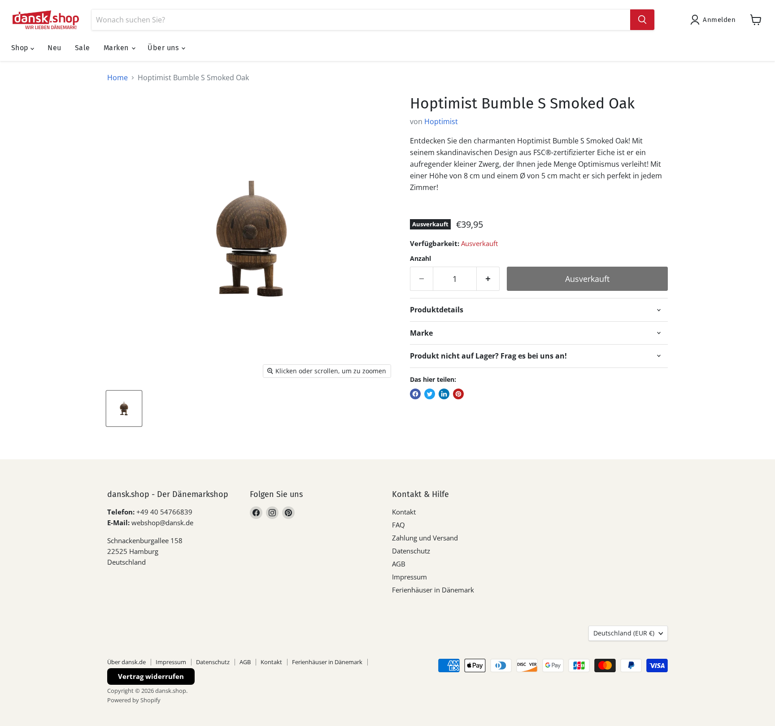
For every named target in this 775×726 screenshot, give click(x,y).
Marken (117, 47)
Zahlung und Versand (425, 537)
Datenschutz (411, 550)
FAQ (398, 524)
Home (117, 77)
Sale (82, 47)
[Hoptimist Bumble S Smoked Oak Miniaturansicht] (124, 408)
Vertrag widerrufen (151, 676)
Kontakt (404, 511)
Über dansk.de (126, 662)
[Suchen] (642, 19)
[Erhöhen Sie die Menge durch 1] (488, 279)
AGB (398, 563)
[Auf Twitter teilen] (429, 394)
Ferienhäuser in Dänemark (433, 589)
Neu (54, 47)
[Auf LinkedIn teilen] (444, 394)
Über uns (164, 47)
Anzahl (420, 258)
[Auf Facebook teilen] (415, 394)
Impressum (409, 576)
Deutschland (623, 633)
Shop (20, 47)
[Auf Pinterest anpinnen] (458, 394)
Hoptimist (441, 121)
